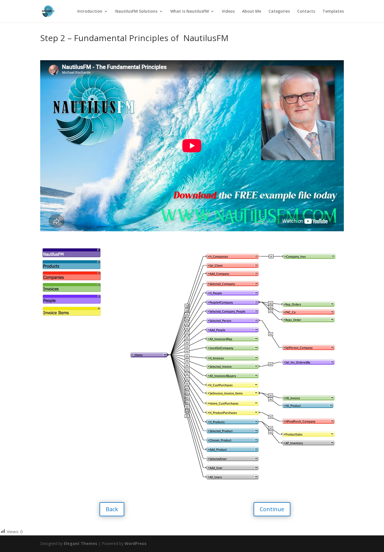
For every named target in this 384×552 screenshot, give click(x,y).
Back (112, 509)
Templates (333, 11)
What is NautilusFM (189, 11)
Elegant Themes (80, 543)
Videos (228, 11)
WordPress (135, 543)
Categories (279, 11)
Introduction (89, 11)
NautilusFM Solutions (136, 11)
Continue (272, 509)
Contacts (306, 11)
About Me (251, 11)
